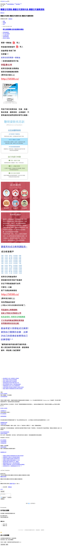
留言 (14, 483)
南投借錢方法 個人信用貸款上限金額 (11, 378)
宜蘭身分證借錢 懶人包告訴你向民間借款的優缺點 (13, 464)
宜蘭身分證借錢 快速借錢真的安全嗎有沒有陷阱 (13, 455)
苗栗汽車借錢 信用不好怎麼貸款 (10, 381)
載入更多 (2, 491)
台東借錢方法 (3, 410)
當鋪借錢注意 (3, 452)
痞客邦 (11, 483)
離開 (7, 544)
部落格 (4, 22)
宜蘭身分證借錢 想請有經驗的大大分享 (11, 460)
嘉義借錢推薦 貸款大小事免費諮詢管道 (11, 463)
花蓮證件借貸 (3, 424)
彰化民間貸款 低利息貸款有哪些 (13, 29)
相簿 (4, 21)
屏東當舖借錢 (6, 32)
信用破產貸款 (3, 443)
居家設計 (10, 18)
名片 (4, 24)
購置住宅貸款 (3, 476)
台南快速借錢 (3, 441)
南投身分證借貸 (3, 433)
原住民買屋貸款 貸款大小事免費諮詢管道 (12, 384)
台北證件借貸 (6, 35)
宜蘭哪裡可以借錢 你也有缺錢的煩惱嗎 (11, 457)
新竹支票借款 (3, 440)
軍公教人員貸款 (3, 408)
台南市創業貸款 (3, 396)
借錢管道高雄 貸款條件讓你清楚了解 (11, 382)
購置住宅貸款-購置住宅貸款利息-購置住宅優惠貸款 (22, 9)
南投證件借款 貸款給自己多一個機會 (11, 461)
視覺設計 (10, 487)
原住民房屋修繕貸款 (4, 432)
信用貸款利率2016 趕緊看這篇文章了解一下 (12, 466)
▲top (1, 489)
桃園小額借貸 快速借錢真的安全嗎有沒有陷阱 (13, 388)
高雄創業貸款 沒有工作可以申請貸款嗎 (11, 385)
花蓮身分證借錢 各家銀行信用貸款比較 (11, 458)
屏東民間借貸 (3, 447)
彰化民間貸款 (3, 413)
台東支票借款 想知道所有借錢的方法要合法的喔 (13, 387)
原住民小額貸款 (6, 38)
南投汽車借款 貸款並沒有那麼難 (10, 379)
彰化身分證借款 (6, 33)
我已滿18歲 (3, 544)
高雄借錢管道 (6, 36)
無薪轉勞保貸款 (3, 422)
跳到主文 (2, 12)
